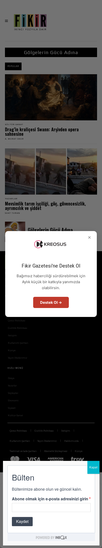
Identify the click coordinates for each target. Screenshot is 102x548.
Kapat (93, 467)
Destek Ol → (51, 302)
